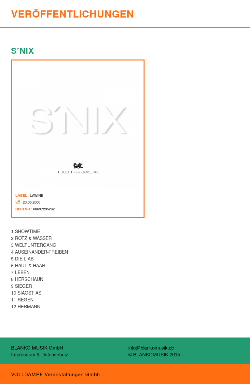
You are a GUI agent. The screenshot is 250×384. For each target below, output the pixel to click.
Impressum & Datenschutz (39, 354)
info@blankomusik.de (151, 347)
